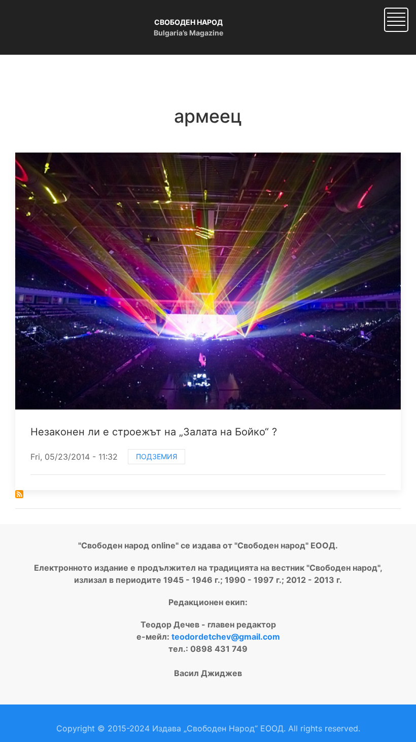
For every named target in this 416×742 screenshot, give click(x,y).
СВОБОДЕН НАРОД (188, 22)
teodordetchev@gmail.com (225, 637)
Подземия (156, 456)
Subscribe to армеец (19, 494)
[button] (396, 19)
